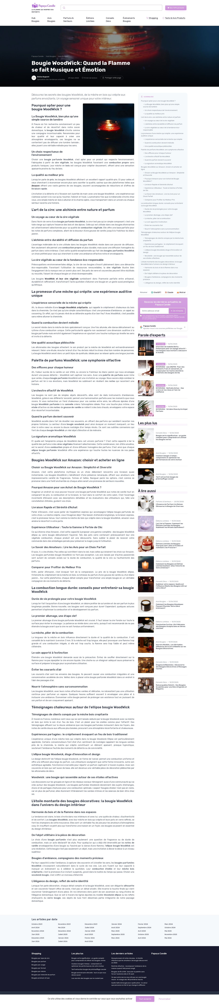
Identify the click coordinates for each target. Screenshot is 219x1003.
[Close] (155, 494)
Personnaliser (164, 999)
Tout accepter (145, 999)
